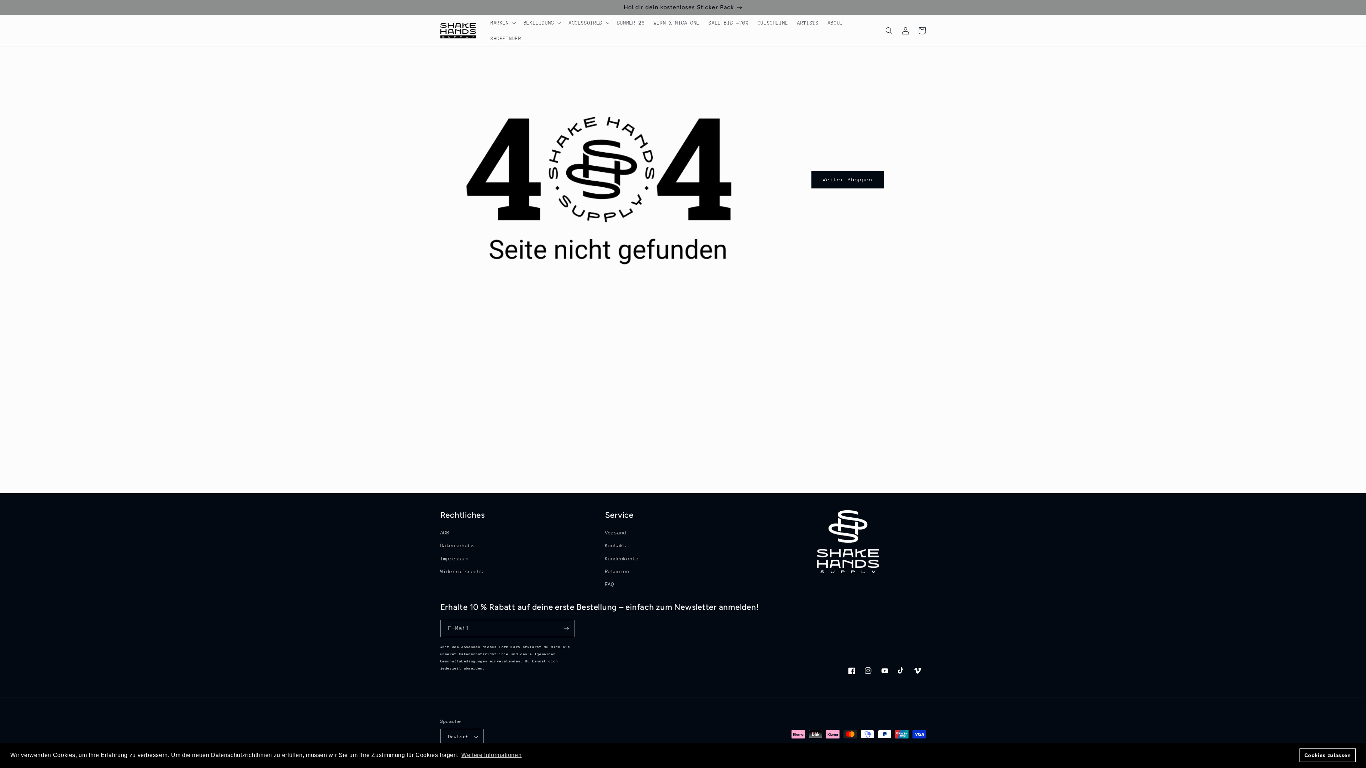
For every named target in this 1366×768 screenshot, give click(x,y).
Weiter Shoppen (848, 179)
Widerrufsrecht (461, 571)
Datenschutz (457, 545)
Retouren (617, 571)
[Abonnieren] (566, 628)
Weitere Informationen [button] (491, 755)
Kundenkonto (622, 558)
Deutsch (458, 736)
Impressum (454, 558)
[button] (502, 23)
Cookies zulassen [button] (1327, 755)
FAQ (609, 584)
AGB (445, 532)
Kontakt (615, 545)
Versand (615, 532)
